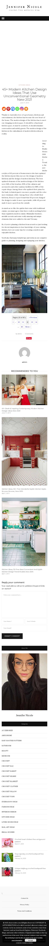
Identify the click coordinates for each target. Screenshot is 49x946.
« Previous (33, 317)
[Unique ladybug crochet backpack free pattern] (7, 871)
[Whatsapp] (17, 109)
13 (32, 322)
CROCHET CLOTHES (10, 786)
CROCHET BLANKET (10, 781)
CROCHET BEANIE (9, 776)
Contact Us (24, 898)
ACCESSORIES (7, 730)
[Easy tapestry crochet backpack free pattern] (7, 857)
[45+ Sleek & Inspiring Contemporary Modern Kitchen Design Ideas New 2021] (24, 390)
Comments (29, 334)
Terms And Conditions (24, 911)
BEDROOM (6, 756)
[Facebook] (13, 109)
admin (19, 334)
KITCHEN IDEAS (24, 85)
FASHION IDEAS (8, 807)
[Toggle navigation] (3, 18)
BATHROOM (6, 746)
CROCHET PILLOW (9, 791)
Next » (27, 327)
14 (36, 322)
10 (19, 322)
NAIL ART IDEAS (8, 827)
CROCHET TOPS (8, 797)
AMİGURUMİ (7, 735)
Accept (30, 940)
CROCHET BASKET (9, 771)
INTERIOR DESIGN (9, 812)
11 (23, 322)
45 (22, 327)
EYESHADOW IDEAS (9, 802)
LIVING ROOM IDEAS (10, 822)
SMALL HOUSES (8, 832)
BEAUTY (5, 751)
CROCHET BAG (7, 766)
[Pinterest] (8, 109)
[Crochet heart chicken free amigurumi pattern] (7, 842)
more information (17, 940)
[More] (26, 109)
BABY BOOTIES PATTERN (12, 741)
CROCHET (6, 761)
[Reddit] (4, 109)
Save (29, 338)
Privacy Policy (24, 904)
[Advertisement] (24, 55)
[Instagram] (22, 109)
